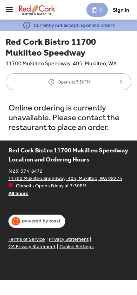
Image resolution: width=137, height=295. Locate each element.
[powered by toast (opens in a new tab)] (37, 221)
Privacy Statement (69, 239)
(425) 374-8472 (25, 171)
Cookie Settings (76, 247)
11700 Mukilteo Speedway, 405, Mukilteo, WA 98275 (65, 178)
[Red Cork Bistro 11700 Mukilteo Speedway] (37, 9)
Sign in (121, 10)
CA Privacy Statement (32, 247)
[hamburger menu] (9, 10)
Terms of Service (26, 239)
